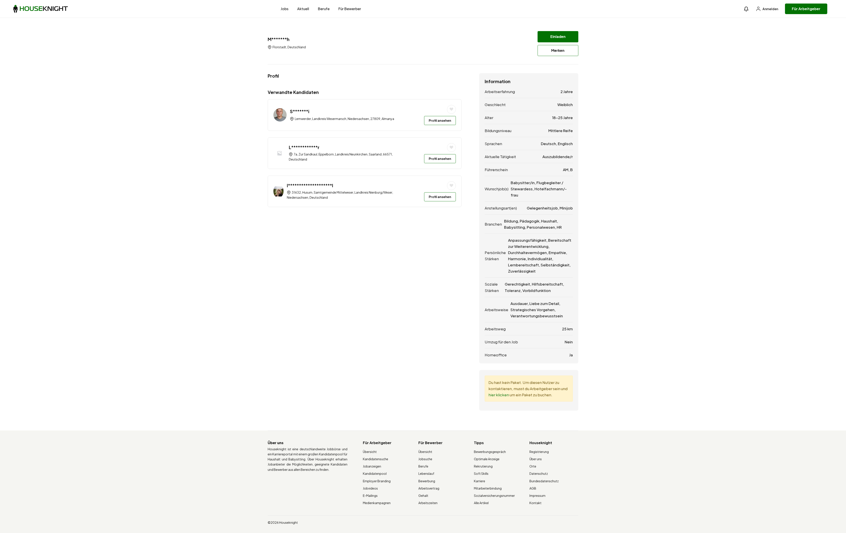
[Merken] (451, 109)
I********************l (310, 185)
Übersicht (370, 452)
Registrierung (539, 452)
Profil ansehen (440, 120)
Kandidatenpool (375, 473)
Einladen (558, 36)
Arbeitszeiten (428, 503)
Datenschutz (538, 473)
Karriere (479, 481)
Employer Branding (377, 481)
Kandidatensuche (375, 459)
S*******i (299, 111)
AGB (532, 488)
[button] (746, 9)
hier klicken (498, 394)
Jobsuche (425, 459)
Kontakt (535, 503)
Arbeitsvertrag (428, 488)
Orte (532, 466)
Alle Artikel (481, 503)
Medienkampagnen (377, 503)
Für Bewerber (349, 8)
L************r (304, 147)
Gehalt (423, 495)
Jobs (284, 8)
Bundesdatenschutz (544, 481)
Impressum (537, 495)
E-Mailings (370, 495)
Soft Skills (481, 473)
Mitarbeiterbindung (488, 488)
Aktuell (303, 8)
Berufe (324, 8)
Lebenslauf (426, 473)
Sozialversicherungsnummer (494, 495)
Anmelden (770, 9)
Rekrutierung (483, 466)
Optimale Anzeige (486, 459)
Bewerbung (426, 481)
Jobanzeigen (372, 466)
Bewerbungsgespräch (490, 452)
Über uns (535, 459)
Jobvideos (370, 488)
